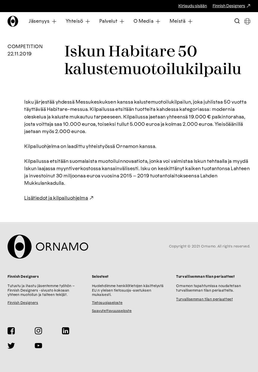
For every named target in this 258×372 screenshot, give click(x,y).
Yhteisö (74, 21)
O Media (143, 21)
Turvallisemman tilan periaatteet (204, 299)
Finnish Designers (229, 6)
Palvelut (108, 21)
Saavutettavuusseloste (112, 311)
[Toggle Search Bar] (237, 21)
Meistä (177, 21)
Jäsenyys (39, 21)
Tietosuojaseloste (107, 303)
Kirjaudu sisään (192, 6)
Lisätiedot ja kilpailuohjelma (56, 198)
